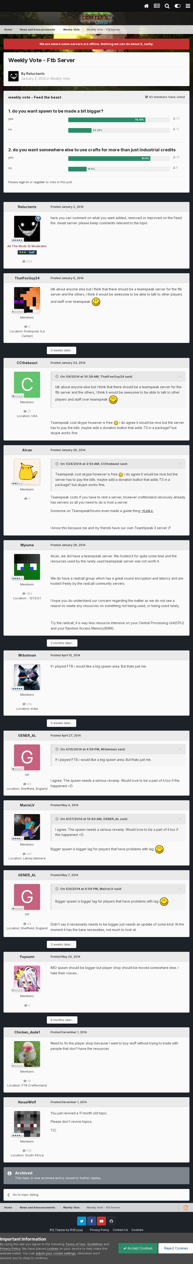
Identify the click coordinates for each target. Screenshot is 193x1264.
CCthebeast (27, 363)
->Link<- (147, 511)
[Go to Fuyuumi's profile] (27, 978)
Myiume (27, 545)
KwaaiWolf (27, 1102)
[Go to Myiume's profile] (27, 567)
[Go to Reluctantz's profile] (13, 76)
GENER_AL (27, 735)
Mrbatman (27, 655)
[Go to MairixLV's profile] (27, 827)
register (39, 182)
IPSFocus (76, 1230)
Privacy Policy (99, 1230)
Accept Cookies (140, 1248)
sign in (24, 182)
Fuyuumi (27, 957)
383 (28, 593)
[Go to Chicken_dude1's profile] (27, 1054)
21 (29, 411)
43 (28, 784)
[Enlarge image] (96, 301)
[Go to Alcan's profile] (27, 472)
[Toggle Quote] (57, 376)
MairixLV (27, 805)
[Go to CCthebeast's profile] (27, 385)
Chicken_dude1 (27, 1032)
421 (29, 854)
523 (28, 261)
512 (29, 1150)
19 (29, 1081)
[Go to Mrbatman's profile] (27, 677)
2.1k (29, 704)
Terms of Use (75, 1244)
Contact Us (120, 1230)
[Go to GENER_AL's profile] (27, 757)
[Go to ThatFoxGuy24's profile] (27, 300)
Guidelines (95, 1244)
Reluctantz (35, 74)
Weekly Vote (60, 78)
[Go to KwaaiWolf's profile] (27, 1124)
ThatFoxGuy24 (27, 278)
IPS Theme (57, 1230)
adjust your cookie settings (56, 1253)
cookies (52, 1248)
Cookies (137, 1230)
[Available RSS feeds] (185, 1207)
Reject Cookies (175, 1248)
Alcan (27, 450)
